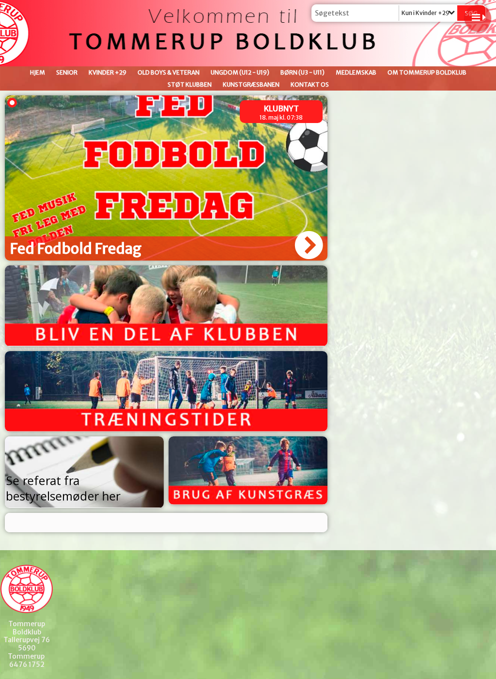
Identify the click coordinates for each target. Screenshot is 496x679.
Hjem (37, 72)
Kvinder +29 (107, 72)
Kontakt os (310, 84)
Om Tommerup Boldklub (427, 72)
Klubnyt (281, 108)
